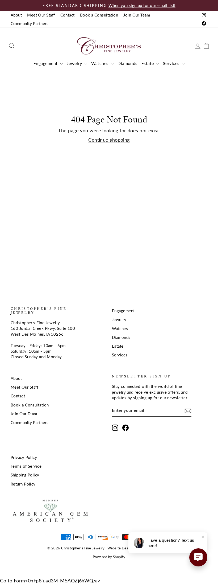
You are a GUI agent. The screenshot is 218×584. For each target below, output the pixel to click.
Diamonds (127, 63)
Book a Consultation (99, 15)
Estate (148, 63)
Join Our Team (136, 15)
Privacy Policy (24, 457)
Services (172, 63)
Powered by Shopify (109, 557)
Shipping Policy (25, 474)
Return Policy (23, 484)
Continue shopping (109, 140)
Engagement (46, 63)
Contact (67, 15)
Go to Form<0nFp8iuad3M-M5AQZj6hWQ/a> (50, 580)
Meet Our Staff (41, 15)
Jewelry (75, 63)
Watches (100, 63)
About (16, 15)
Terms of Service (26, 466)
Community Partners (29, 23)
